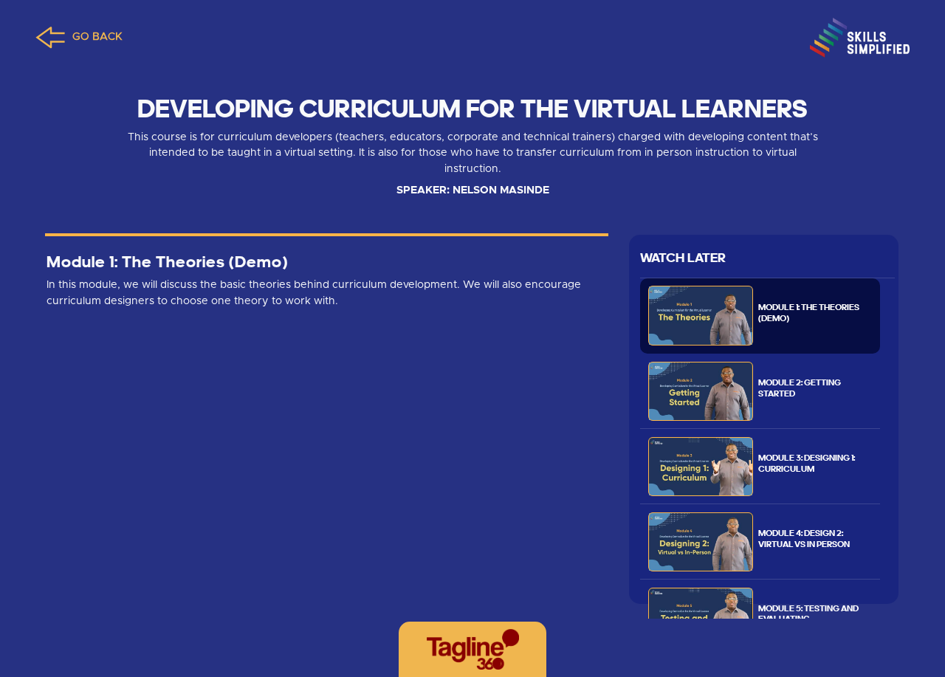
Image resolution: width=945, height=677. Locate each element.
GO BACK (97, 37)
